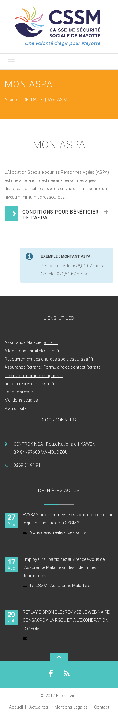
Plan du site (15, 408)
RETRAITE (33, 99)
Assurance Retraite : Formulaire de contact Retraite (52, 367)
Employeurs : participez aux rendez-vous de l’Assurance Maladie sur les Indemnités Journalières (64, 567)
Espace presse (19, 391)
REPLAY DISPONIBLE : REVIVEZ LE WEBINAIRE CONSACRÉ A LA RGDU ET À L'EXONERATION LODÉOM (66, 620)
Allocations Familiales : (32, 350)
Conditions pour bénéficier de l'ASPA (60, 215)
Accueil (11, 99)
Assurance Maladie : (31, 342)
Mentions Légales (21, 400)
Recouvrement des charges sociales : (49, 359)
